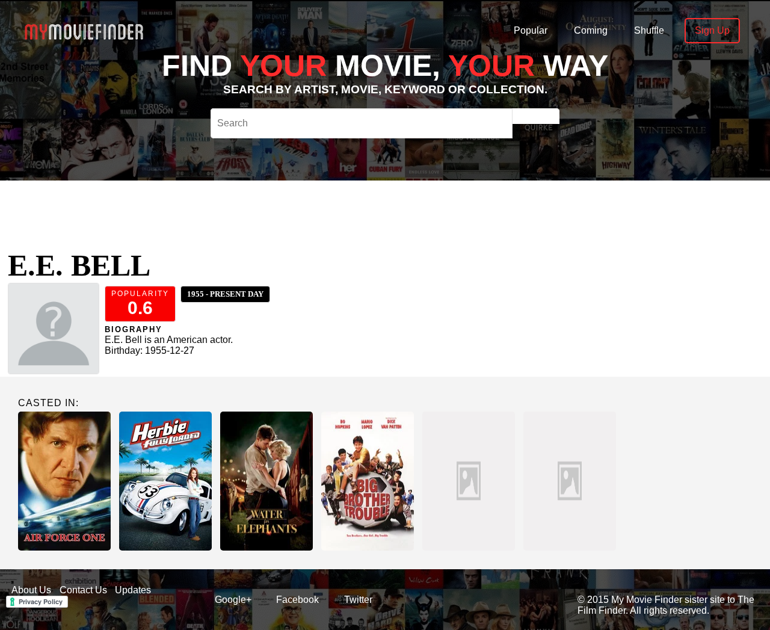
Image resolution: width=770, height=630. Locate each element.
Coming (591, 30)
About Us (31, 590)
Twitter (358, 599)
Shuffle (649, 30)
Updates (133, 590)
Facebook (297, 599)
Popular (530, 30)
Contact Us (83, 590)
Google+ (233, 599)
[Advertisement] (373, 208)
